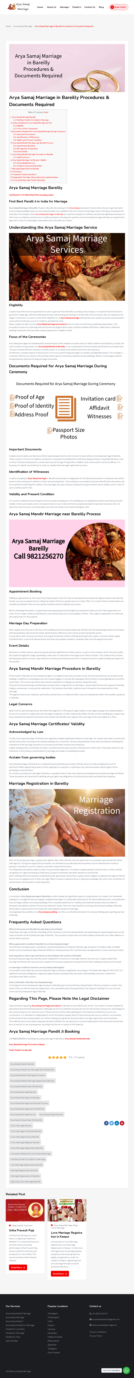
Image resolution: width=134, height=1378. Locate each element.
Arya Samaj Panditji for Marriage (20, 1325)
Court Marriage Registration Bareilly (27, 1148)
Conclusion (16, 171)
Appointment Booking (24, 146)
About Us (51, 7)
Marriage (64, 7)
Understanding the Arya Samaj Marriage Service (31, 123)
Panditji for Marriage (15, 1333)
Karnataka (52, 1333)
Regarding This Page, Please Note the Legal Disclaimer (34, 177)
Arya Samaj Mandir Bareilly (22, 1064)
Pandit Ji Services (24, 1225)
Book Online (120, 7)
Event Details (20, 151)
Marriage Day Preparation (25, 148)
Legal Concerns (21, 157)
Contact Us (89, 7)
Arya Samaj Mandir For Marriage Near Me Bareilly (32, 1069)
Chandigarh (53, 1313)
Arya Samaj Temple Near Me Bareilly (26, 1120)
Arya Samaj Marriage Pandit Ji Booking (27, 180)
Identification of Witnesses (26, 137)
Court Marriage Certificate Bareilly (26, 1131)
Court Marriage (58, 1228)
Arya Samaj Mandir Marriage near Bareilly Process (31, 143)
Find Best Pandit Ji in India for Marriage (31, 120)
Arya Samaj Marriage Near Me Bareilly (27, 1109)
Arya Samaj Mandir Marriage (18, 1313)
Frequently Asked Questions (23, 174)
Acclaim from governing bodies (27, 166)
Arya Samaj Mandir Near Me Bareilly (26, 1086)
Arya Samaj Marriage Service (23, 1114)
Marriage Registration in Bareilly (24, 168)
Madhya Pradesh (55, 1337)
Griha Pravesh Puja (21, 1230)
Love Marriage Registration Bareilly (26, 1165)
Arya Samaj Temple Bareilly (51, 1114)
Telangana (52, 1348)
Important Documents (24, 134)
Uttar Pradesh (54, 1352)
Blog (101, 7)
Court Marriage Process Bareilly (25, 1137)
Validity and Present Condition (27, 140)
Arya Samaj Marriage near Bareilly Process (29, 1103)
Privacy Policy (96, 1336)
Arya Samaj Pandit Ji (14, 1321)
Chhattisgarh (53, 1317)
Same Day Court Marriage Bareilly (26, 1181)
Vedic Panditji (12, 1341)
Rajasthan (52, 1344)
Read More (16, 1267)
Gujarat (51, 1325)
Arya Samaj (75, 208)
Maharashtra (53, 1341)
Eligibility (18, 126)
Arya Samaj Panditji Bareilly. (77, 1038)
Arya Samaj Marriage (23, 26)
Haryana (51, 1329)
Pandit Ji (76, 7)
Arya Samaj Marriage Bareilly (23, 117)
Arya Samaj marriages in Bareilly (49, 214)
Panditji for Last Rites (15, 1329)
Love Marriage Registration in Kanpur (66, 1235)
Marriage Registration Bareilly (24, 1170)
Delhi (50, 1321)
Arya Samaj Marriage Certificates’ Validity (28, 160)
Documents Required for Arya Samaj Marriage (31, 1153)
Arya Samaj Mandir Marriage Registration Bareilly (32, 1081)
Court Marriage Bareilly (21, 1125)
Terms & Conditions (98, 1332)
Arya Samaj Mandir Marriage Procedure (28, 1075)
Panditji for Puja (13, 1337)
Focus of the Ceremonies (25, 128)
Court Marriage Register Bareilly (25, 1142)
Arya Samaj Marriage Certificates (25, 1097)
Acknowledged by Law (24, 163)
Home (40, 7)
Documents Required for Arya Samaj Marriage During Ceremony (37, 131)
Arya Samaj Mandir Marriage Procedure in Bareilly (31, 154)
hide (46, 112)
